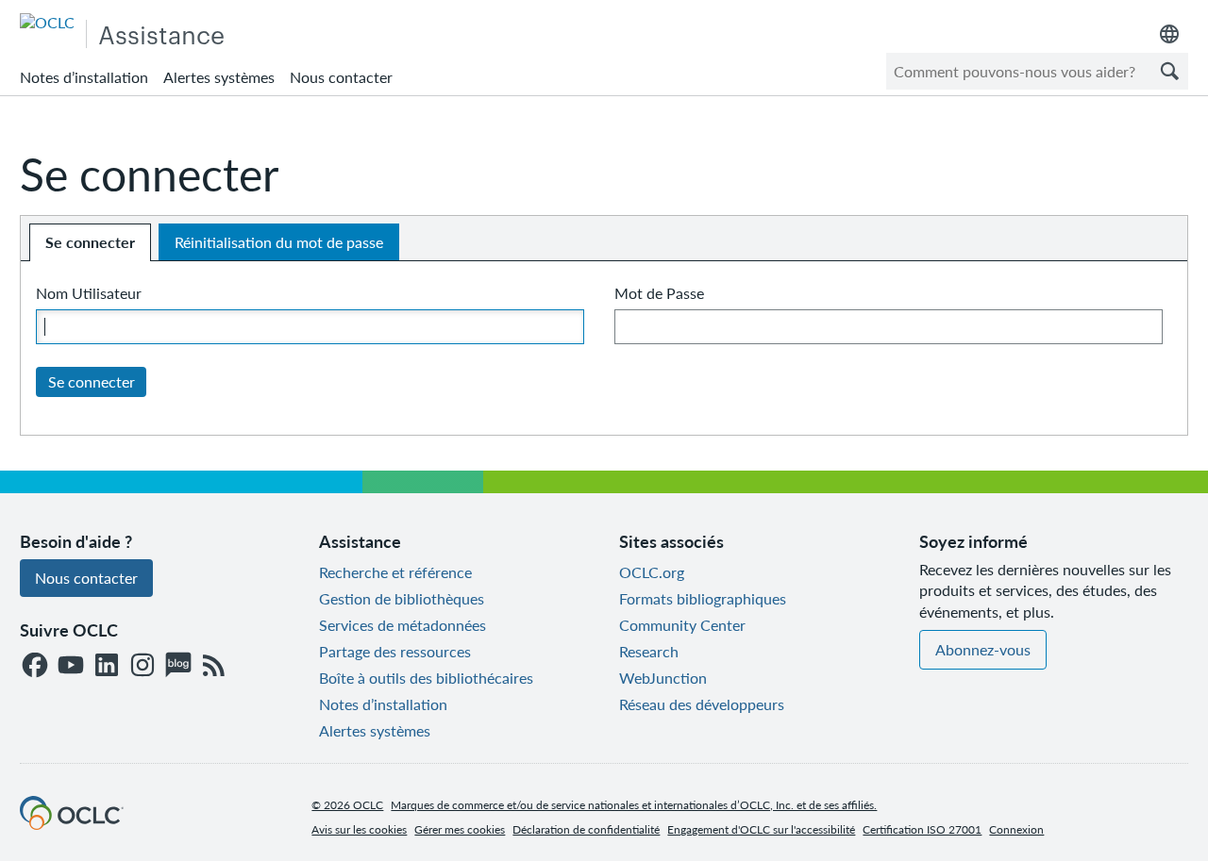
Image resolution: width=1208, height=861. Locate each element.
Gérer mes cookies (459, 829)
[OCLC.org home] (47, 22)
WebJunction (663, 677)
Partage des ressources (395, 651)
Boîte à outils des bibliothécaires (426, 677)
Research (649, 651)
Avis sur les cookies (359, 829)
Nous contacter (341, 77)
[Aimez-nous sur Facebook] (35, 666)
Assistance (161, 33)
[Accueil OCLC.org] (72, 824)
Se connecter (90, 242)
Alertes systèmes (219, 77)
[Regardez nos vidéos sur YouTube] (71, 666)
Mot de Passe (659, 293)
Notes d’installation (84, 77)
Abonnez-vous (983, 649)
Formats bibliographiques (702, 598)
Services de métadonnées (402, 625)
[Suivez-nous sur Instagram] (142, 666)
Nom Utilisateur (89, 293)
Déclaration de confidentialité (586, 829)
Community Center (682, 625)
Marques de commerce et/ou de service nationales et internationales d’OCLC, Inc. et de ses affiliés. (634, 805)
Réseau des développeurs (701, 704)
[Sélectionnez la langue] (1169, 34)
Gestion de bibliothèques (401, 598)
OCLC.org (651, 572)
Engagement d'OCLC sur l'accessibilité (761, 829)
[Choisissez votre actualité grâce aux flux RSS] (214, 666)
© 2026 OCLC (347, 805)
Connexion (1016, 829)
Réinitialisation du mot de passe (279, 242)
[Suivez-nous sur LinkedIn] (107, 666)
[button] (1169, 71)
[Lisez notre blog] (178, 666)
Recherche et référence (395, 572)
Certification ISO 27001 (922, 829)
